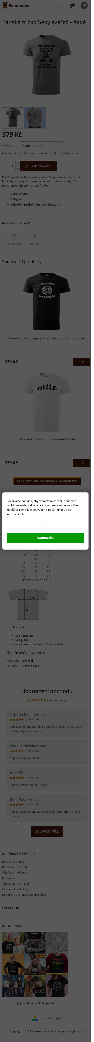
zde (21, 514)
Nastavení (45, 525)
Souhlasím (45, 538)
